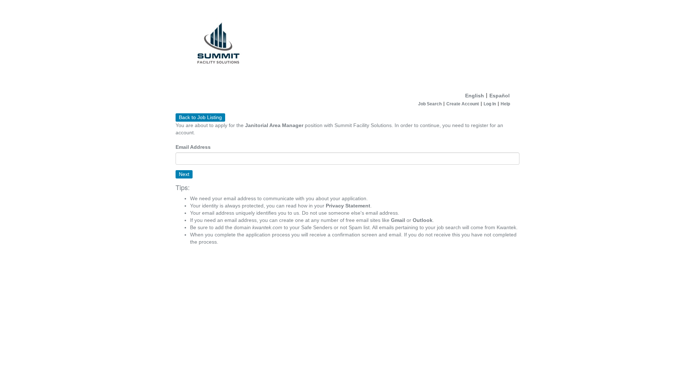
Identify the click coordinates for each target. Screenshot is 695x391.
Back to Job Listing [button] (200, 117)
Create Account (462, 103)
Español (499, 95)
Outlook (423, 220)
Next (184, 174)
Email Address (193, 147)
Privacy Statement (348, 206)
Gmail (398, 220)
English (474, 95)
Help (505, 103)
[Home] (347, 44)
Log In (490, 103)
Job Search (430, 103)
